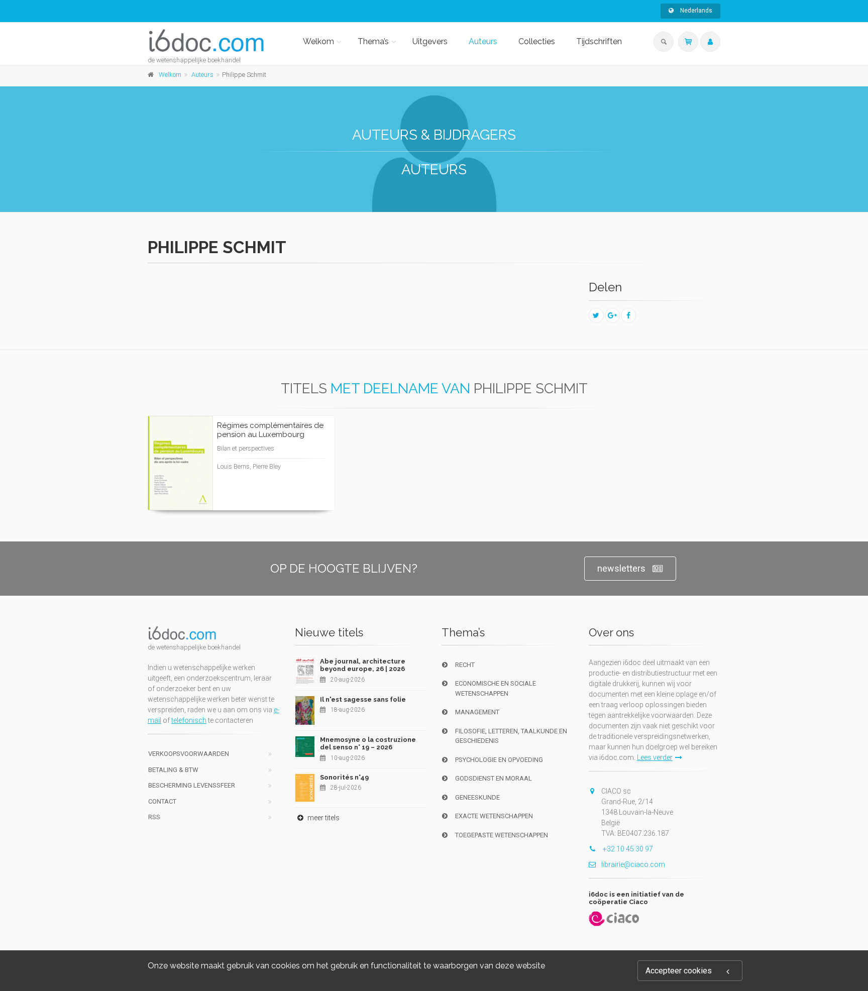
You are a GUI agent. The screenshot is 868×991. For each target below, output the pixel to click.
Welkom (318, 41)
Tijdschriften (599, 41)
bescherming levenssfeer (191, 785)
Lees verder (289, 473)
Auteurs (483, 41)
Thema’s (373, 41)
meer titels (323, 818)
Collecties (536, 41)
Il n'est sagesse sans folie (363, 699)
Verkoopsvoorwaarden (188, 753)
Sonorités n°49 (344, 777)
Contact (162, 801)
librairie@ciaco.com (633, 864)
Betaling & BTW (173, 770)
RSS (154, 817)
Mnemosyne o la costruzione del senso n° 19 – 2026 (368, 743)
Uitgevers (430, 41)
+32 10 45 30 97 (627, 849)
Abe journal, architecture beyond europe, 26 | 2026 (362, 665)
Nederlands (695, 10)
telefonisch (188, 720)
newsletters (621, 568)
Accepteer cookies (678, 970)
